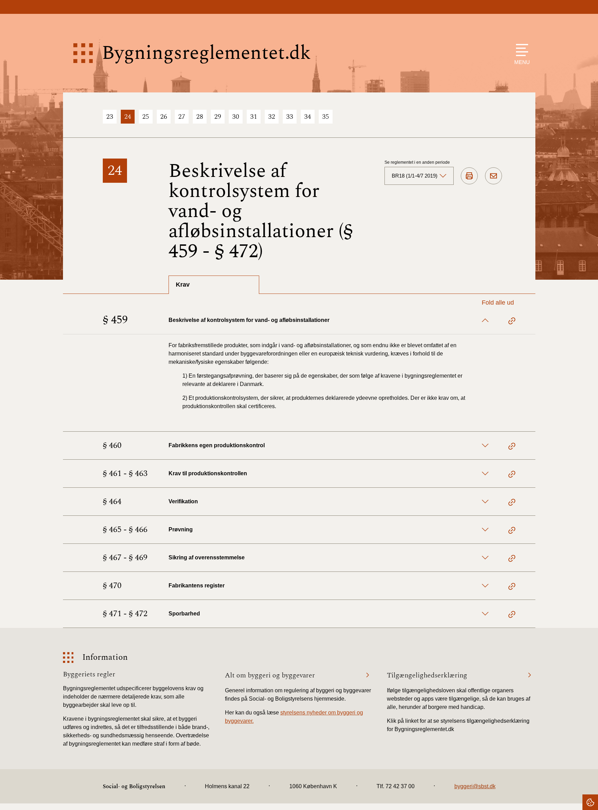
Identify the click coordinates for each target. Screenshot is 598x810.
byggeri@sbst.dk (475, 786)
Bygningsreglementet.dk (206, 53)
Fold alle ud (498, 302)
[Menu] (520, 50)
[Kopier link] (511, 322)
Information (105, 657)
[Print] (469, 176)
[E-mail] (493, 176)
